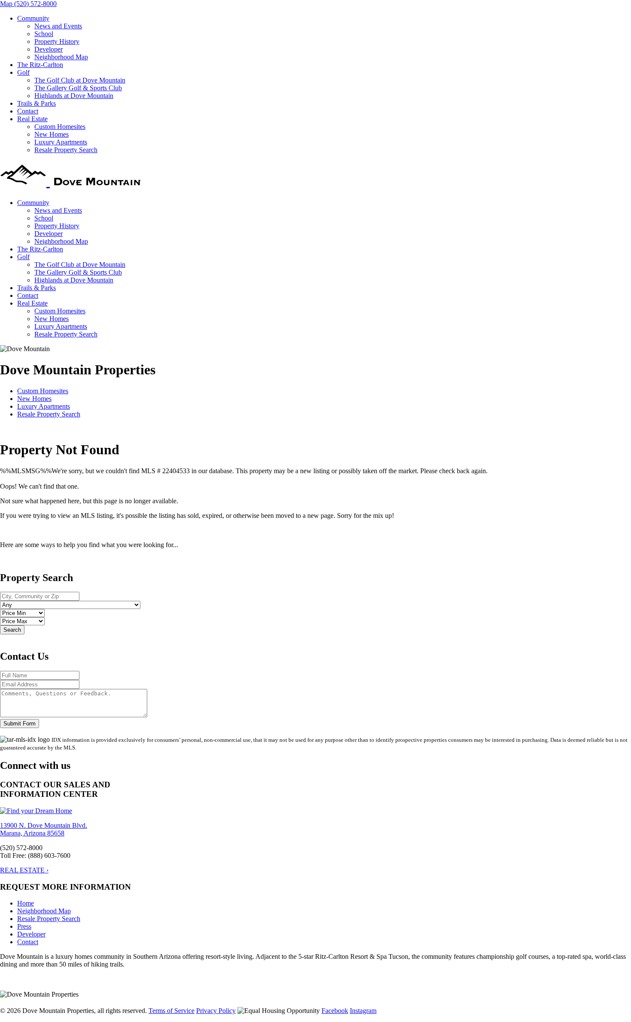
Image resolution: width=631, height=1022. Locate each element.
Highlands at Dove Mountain (73, 95)
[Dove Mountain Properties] (72, 181)
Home (25, 903)
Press (24, 926)
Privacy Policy (216, 1010)
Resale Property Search (65, 149)
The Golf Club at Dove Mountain (79, 80)
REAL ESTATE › (24, 870)
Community (33, 18)
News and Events (58, 26)
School (43, 33)
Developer (48, 49)
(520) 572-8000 (35, 3)
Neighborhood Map (61, 57)
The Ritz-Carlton (40, 64)
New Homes (51, 134)
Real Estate (32, 118)
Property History (56, 41)
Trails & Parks (36, 103)
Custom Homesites (59, 126)
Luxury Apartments (60, 142)
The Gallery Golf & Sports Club (78, 88)
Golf (23, 72)
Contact (27, 111)
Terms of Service (171, 1010)
